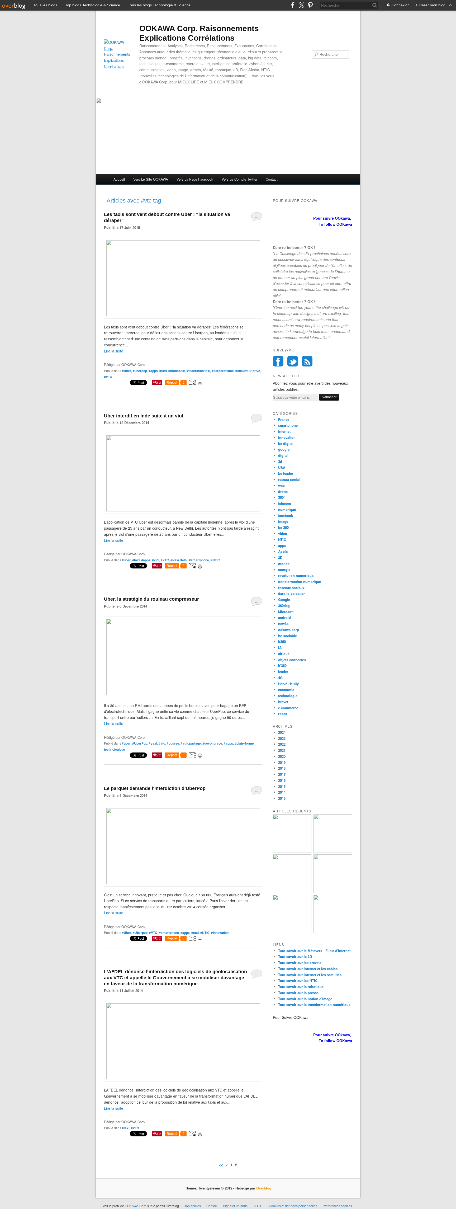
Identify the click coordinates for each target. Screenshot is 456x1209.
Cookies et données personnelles (293, 1205)
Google (284, 599)
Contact (272, 179)
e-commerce (288, 707)
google (283, 449)
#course (173, 743)
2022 (282, 744)
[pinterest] (310, 5)
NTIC (282, 539)
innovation (287, 437)
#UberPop (139, 743)
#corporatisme (223, 370)
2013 (282, 798)
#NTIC (215, 560)
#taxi (163, 370)
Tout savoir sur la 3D (295, 956)
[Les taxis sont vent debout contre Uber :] (183, 314)
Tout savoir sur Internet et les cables (308, 968)
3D (280, 557)
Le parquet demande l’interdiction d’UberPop (155, 788)
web (281, 485)
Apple (283, 551)
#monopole (176, 370)
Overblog (263, 1188)
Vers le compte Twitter (239, 179)
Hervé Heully (288, 683)
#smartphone (199, 560)
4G (280, 677)
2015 (282, 786)
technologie (287, 695)
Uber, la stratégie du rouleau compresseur (151, 599)
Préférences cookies (337, 1205)
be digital (285, 443)
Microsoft (285, 611)
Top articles (192, 1205)
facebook (285, 515)
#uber (126, 560)
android (284, 617)
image (283, 521)
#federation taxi (198, 370)
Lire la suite (113, 351)
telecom (284, 503)
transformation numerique (299, 581)
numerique (287, 509)
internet (284, 431)
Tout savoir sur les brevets (299, 962)
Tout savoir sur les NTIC (297, 980)
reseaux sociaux (291, 587)
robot (282, 713)
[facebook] (292, 5)
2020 (282, 756)
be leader (285, 473)
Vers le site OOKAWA (150, 179)
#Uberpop (140, 932)
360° (281, 497)
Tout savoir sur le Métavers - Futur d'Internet (314, 950)
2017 (282, 774)
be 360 (283, 527)
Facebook (278, 361)
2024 (282, 732)
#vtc (162, 743)
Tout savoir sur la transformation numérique (314, 1004)
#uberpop (140, 370)
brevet (283, 701)
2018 (282, 768)
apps (282, 545)
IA (280, 647)
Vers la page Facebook (195, 179)
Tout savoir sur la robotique (301, 986)
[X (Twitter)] (301, 5)
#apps (153, 370)
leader (283, 671)
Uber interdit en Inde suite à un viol (143, 415)
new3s (283, 623)
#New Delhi (178, 560)
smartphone (288, 425)
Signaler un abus (235, 1205)
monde (283, 563)
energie (284, 569)
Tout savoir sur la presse (298, 992)
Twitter (292, 361)
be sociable (287, 635)
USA (281, 467)
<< (221, 1164)
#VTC (108, 376)
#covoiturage (212, 743)
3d (280, 461)
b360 (282, 641)
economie (286, 689)
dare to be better (291, 593)
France (283, 419)
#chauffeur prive (247, 370)
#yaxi (153, 743)
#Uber (126, 370)
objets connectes (292, 659)
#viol (155, 560)
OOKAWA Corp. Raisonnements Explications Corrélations (199, 33)
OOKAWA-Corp (135, 1205)
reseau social (289, 479)
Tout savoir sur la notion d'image (305, 998)
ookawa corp (288, 629)
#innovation (220, 932)
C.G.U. (258, 1205)
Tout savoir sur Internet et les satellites (309, 974)
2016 (282, 780)
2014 (282, 792)
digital (283, 455)
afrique (283, 653)
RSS (307, 361)
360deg (284, 605)
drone (283, 491)
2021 (282, 750)
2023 (282, 738)
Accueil (119, 179)
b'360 (282, 665)
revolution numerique (296, 575)
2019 (282, 762)
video (282, 533)
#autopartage (191, 743)
